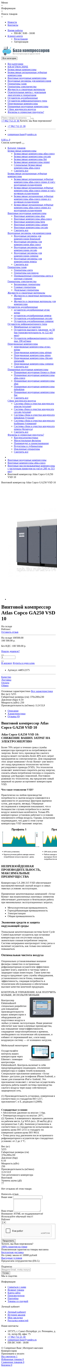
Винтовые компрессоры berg (29, 221)
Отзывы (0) (14, 716)
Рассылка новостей (18, 1320)
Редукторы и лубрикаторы (28, 446)
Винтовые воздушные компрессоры (27, 78)
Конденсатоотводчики (26, 437)
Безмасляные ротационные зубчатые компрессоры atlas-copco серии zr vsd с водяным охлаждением (34, 190)
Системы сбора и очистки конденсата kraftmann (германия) (34, 422)
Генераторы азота (23, 270)
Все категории (15, 63)
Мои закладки (15, 1317)
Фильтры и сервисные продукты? (26, 112)
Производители (16, 1295)
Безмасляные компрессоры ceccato (32, 156)
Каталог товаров (16, 148)
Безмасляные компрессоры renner (32, 162)
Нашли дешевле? (10, 651)
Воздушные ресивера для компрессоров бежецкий (27, 237)
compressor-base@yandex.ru (22, 134)
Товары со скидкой (18, 1301)
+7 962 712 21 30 (16, 126)
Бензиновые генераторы (27, 284)
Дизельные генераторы (26, 290)
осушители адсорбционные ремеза (32, 315)
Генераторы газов (17, 83)
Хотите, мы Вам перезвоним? (36, 120)
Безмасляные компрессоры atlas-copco (34, 153)
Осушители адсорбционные (23, 98)
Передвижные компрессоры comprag (34, 363)
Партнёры (13, 1298)
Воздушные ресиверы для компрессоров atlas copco (28, 243)
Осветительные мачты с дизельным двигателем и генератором (27, 93)
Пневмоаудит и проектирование (31, 443)
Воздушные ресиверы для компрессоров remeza (28, 260)
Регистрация (21, 39)
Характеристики (16, 713)
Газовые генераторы (25, 287)
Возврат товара (16, 1290)
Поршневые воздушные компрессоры (28, 106)
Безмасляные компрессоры (22, 69)
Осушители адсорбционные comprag (34, 321)
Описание (13, 710)
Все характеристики (42, 691)
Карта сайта (14, 1292)
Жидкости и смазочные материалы (26, 89)
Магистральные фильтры (27, 440)
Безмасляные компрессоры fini (30, 159)
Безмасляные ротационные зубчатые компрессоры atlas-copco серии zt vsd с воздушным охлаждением (34, 182)
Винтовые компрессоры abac (29, 216)
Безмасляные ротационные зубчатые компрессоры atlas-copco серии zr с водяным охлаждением (33, 199)
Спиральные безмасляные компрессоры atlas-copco (28, 166)
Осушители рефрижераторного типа (27, 100)
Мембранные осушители (27, 327)
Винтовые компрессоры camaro (31, 224)
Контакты (13, 25)
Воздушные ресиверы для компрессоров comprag (28, 254)
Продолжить (8, 1241)
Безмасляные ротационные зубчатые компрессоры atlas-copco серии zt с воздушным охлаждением (33, 207)
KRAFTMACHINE (18, 66)
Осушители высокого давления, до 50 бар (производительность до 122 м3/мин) (34, 332)
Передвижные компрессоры (23, 103)
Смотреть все (21, 170)
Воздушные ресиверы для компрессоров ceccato (28, 249)
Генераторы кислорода (26, 273)
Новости (12, 22)
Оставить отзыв (9, 632)
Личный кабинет (17, 1312)
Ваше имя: (7, 1197)
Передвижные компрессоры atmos (32, 355)
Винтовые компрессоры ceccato (31, 227)
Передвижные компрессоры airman (33, 352)
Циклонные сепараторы (27, 449)
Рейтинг (5, 1219)
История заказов (16, 1314)
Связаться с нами (17, 1287)
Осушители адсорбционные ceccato (33, 318)
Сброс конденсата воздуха (22, 109)
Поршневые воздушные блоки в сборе (34, 372)
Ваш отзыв (7, 1210)
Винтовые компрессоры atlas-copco (33, 219)
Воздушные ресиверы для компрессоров (29, 81)
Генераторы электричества (22, 86)
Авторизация (21, 41)
